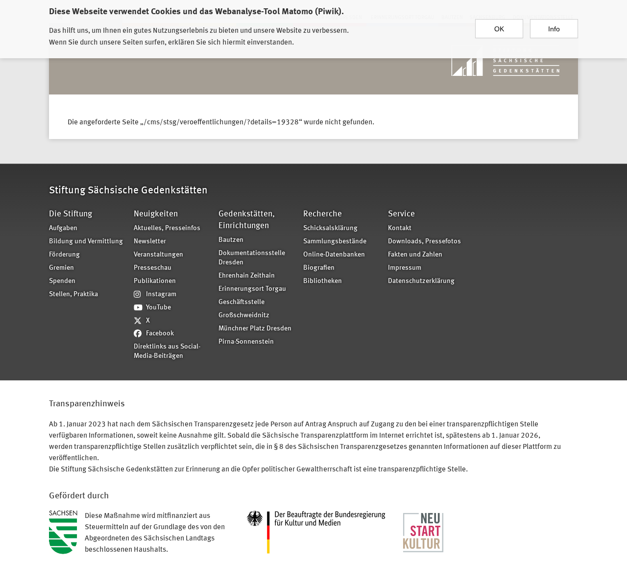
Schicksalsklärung (330, 228)
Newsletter (150, 241)
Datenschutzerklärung (421, 281)
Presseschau (152, 268)
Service (401, 214)
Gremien (61, 268)
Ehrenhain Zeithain (246, 276)
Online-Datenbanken (334, 255)
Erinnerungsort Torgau (252, 289)
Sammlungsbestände (334, 241)
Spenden (62, 281)
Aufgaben (63, 228)
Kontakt (399, 228)
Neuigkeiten (156, 214)
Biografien (319, 268)
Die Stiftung (70, 214)
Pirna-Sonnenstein (246, 342)
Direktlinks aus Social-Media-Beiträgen (167, 351)
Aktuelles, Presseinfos (167, 228)
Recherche (322, 214)
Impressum (404, 268)
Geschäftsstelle (241, 302)
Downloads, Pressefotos (424, 241)
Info (554, 29)
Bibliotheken (322, 281)
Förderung (64, 255)
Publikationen (155, 281)
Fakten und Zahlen (415, 255)
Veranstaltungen (158, 255)
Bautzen (230, 240)
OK (499, 29)
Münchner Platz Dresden (254, 329)
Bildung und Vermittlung (86, 241)
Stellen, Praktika (73, 294)
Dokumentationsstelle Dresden (251, 258)
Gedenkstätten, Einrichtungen (246, 220)
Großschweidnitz (243, 315)
